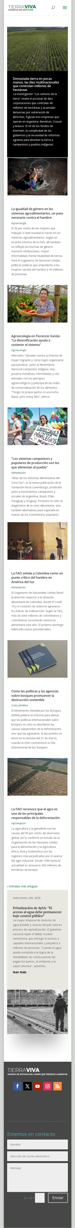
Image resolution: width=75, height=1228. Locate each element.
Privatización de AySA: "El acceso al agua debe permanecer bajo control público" (37, 912)
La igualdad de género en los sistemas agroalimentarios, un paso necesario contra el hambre (37, 213)
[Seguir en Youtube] (37, 1086)
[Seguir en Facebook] (17, 1086)
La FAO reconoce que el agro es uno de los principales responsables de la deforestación (35, 813)
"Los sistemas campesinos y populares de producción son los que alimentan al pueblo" (35, 462)
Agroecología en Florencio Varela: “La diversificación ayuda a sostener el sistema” (35, 340)
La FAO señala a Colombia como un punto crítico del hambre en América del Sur (37, 577)
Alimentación (18, 472)
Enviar (58, 1197)
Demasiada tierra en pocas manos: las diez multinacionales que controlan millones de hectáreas (36, 84)
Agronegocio (18, 823)
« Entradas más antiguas (22, 886)
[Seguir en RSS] (57, 1086)
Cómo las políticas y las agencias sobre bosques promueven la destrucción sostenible (34, 695)
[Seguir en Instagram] (47, 1086)
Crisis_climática (19, 705)
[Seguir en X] (27, 1086)
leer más (19, 972)
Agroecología (18, 223)
